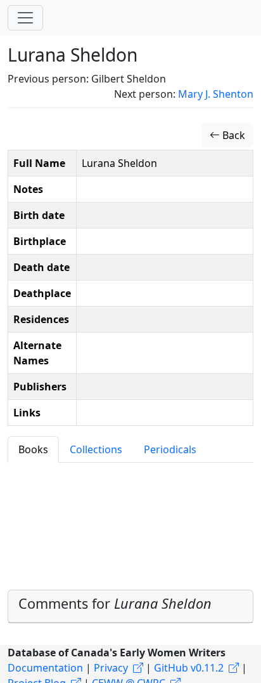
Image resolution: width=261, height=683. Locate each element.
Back (232, 135)
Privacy (111, 668)
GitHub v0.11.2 (189, 668)
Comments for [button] (115, 603)
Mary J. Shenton (215, 94)
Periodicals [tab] (170, 449)
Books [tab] (33, 449)
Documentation (45, 668)
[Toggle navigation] (25, 17)
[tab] (130, 606)
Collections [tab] (96, 449)
